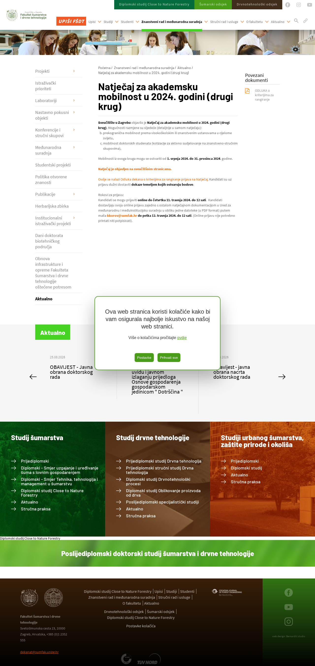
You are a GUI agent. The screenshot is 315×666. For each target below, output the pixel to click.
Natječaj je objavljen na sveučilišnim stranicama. (135, 169)
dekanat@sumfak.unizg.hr (39, 652)
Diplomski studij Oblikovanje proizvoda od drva (163, 493)
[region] (157, 333)
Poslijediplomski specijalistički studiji (162, 501)
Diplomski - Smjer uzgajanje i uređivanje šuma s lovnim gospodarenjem (59, 470)
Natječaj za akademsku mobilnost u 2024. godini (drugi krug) (143, 73)
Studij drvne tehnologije (152, 437)
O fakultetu (254, 21)
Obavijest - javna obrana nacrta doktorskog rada (150, 371)
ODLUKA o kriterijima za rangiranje (264, 95)
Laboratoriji (46, 100)
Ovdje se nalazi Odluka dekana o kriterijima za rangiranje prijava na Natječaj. (153, 179)
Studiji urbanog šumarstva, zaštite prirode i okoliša (262, 441)
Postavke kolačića (141, 625)
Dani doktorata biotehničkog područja (49, 241)
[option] (76, 377)
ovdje (182, 338)
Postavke (144, 358)
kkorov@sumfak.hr (122, 215)
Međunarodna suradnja (48, 150)
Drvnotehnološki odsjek (257, 4)
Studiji (108, 21)
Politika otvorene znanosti (51, 179)
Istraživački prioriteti (45, 85)
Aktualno (277, 21)
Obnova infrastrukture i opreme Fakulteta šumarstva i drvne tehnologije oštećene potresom (53, 273)
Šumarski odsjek (213, 4)
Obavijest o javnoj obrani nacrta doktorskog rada (233, 371)
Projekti (42, 71)
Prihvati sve (169, 358)
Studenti (127, 21)
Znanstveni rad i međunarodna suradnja (172, 21)
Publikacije (45, 194)
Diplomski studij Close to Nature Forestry (154, 4)
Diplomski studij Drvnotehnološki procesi (158, 481)
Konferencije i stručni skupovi (49, 132)
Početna (104, 68)
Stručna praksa (35, 508)
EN (60, 35)
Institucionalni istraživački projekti (53, 220)
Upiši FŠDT (71, 21)
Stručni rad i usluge (224, 21)
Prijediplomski (35, 461)
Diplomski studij (246, 467)
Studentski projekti (53, 165)
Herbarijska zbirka (52, 206)
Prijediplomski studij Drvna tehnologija (163, 461)
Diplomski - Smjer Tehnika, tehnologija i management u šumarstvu (59, 481)
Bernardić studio (295, 636)
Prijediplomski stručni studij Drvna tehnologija (159, 470)
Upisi (91, 21)
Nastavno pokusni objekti (52, 115)
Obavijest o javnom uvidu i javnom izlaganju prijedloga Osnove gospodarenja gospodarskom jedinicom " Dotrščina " (75, 379)
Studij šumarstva (37, 437)
